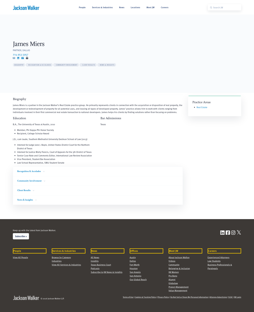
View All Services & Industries (66, 264)
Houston (134, 268)
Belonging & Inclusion (179, 268)
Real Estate (202, 107)
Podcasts (95, 268)
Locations (135, 7)
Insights (95, 261)
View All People (20, 257)
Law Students (214, 261)
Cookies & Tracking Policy (145, 297)
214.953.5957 (20, 54)
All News (95, 257)
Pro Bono (173, 275)
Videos (172, 261)
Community (174, 264)
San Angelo (135, 272)
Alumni (172, 279)
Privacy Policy (163, 297)
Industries (57, 261)
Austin (133, 257)
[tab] (19, 65)
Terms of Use (128, 297)
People (82, 7)
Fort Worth (135, 264)
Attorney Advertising (218, 297)
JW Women (174, 272)
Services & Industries (102, 7)
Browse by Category (61, 257)
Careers (164, 7)
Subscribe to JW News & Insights (106, 272)
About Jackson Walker (179, 257)
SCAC (230, 297)
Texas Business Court (101, 264)
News (121, 7)
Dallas (133, 261)
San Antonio (135, 275)
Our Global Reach (138, 279)
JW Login (237, 297)
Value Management (178, 290)
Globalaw (173, 283)
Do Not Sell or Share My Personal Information (189, 297)
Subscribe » (21, 236)
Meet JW (150, 7)
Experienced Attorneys (218, 257)
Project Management (179, 287)
